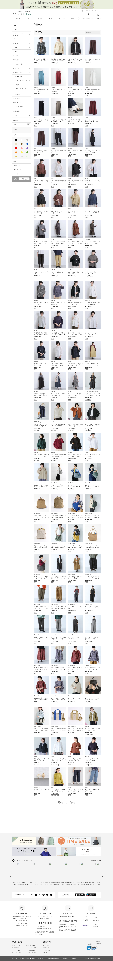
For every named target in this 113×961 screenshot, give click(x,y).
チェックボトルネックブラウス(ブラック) (41, 303)
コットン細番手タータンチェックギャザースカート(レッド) (41, 668)
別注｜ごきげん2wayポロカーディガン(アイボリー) (58, 425)
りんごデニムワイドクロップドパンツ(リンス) (75, 790)
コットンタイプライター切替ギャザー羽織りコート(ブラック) (58, 577)
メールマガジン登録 (21, 923)
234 (71, 802)
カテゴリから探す (16, 950)
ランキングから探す (31, 947)
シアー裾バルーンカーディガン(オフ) (92, 181)
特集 (72, 18)
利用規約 (14, 958)
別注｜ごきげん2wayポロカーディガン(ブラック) (92, 425)
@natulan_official (96, 860)
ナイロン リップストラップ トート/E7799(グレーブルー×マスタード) (75, 486)
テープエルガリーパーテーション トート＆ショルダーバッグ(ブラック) (41, 729)
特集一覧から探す (30, 945)
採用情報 (74, 958)
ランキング (62, 18)
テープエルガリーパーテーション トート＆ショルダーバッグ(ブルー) (58, 729)
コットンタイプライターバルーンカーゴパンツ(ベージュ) (58, 607)
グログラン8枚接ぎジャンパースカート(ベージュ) (92, 364)
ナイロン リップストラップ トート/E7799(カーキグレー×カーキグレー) (58, 486)
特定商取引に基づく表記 (38, 958)
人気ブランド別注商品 (31, 952)
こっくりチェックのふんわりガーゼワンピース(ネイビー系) (58, 242)
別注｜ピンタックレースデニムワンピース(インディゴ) (41, 425)
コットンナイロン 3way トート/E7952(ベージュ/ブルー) (92, 546)
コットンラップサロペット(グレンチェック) (92, 638)
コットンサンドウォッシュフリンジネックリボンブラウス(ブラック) (75, 455)
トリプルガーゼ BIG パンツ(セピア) (75, 151)
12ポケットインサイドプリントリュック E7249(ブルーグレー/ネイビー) (92, 486)
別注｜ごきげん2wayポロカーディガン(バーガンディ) (58, 455)
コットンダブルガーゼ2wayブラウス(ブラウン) (75, 759)
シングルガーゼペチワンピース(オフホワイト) (92, 90)
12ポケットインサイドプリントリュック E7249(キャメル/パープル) (41, 516)
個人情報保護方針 (24, 958)
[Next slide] (102, 876)
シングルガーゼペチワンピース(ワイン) (58, 90)
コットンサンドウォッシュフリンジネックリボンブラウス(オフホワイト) (92, 455)
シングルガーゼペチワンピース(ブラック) (41, 120)
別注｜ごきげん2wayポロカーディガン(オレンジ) (75, 425)
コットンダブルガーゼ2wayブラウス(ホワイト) (58, 759)
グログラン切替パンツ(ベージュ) (58, 272)
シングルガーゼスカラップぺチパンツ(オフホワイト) (75, 120)
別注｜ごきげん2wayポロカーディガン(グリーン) (41, 455)
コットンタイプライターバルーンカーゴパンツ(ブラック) (92, 577)
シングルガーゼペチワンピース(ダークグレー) (58, 120)
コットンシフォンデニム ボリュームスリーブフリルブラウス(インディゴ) (92, 212)
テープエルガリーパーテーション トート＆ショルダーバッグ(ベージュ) (75, 729)
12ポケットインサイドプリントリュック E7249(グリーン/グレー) (92, 516)
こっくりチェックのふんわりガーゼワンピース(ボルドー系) (75, 242)
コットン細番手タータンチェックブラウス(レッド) (75, 668)
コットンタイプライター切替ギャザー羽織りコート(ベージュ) (75, 577)
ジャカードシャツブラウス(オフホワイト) (92, 333)
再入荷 (51, 18)
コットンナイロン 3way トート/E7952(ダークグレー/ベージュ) (41, 577)
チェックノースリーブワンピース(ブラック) (75, 394)
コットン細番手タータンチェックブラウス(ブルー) (92, 668)
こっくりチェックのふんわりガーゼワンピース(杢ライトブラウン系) (92, 242)
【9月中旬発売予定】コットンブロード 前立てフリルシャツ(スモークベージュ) (58, 60)
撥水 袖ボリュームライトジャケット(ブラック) (41, 759)
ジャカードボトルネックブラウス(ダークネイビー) (75, 364)
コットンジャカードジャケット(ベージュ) (75, 698)
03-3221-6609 (45, 923)
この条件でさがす (24, 179)
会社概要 (65, 958)
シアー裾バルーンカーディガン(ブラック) (41, 212)
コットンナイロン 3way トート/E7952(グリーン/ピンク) (58, 546)
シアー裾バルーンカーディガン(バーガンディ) (58, 212)
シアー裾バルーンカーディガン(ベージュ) (75, 212)
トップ (14, 828)
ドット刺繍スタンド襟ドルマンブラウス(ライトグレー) (41, 333)
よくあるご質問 (46, 950)
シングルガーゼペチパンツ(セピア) (92, 59)
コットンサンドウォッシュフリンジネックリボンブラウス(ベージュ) (41, 486)
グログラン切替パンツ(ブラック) (41, 272)
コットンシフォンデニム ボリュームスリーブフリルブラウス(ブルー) (41, 242)
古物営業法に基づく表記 (53, 958)
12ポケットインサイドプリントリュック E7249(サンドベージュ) (58, 516)
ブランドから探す (16, 952)
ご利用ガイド (46, 947)
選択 (28, 124)
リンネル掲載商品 (30, 950)
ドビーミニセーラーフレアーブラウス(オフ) (92, 303)
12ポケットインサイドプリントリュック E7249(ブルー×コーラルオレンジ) (75, 516)
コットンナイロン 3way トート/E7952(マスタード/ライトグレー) (75, 546)
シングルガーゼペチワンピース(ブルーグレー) (41, 90)
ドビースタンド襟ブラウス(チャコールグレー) (92, 272)
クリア (15, 179)
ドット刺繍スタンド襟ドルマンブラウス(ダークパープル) (58, 333)
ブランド (28, 18)
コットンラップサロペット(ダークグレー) (75, 638)
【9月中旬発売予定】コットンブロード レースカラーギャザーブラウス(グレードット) (41, 60)
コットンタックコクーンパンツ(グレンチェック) (58, 638)
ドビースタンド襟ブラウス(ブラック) (75, 272)
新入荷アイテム (16, 945)
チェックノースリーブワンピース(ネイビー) (58, 394)
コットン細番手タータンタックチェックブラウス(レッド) (41, 699)
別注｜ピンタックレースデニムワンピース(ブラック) (92, 394)
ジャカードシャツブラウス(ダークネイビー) (41, 364)
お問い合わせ (46, 952)
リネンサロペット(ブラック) (92, 607)
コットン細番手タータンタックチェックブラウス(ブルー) (58, 699)
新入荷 (40, 18)
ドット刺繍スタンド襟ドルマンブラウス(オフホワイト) (75, 333)
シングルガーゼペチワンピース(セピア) (75, 90)
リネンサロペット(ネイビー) (75, 607)
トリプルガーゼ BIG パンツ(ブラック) (58, 151)
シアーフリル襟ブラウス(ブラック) (75, 181)
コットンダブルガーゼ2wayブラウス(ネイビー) (92, 759)
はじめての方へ (46, 945)
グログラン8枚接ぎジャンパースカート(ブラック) (41, 394)
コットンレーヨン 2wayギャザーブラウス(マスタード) (58, 790)
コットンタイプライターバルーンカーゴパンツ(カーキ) (41, 607)
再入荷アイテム (16, 947)
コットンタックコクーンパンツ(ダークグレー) (41, 638)
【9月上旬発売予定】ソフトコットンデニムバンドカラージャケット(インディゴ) (75, 60)
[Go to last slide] (10, 876)
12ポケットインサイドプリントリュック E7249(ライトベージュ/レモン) (41, 546)
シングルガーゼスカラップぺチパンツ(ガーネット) (92, 120)
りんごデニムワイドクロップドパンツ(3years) (92, 790)
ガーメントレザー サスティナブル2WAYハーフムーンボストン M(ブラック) (92, 699)
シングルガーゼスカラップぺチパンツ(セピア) (41, 151)
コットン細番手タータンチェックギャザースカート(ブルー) (58, 668)
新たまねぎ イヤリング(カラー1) (41, 790)
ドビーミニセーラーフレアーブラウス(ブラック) (75, 303)
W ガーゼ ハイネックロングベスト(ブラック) (93, 151)
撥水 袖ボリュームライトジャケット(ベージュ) (92, 729)
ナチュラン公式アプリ (22, 925)
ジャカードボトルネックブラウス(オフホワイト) (58, 364)
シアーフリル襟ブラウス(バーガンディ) (41, 181)
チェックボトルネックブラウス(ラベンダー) (58, 303)
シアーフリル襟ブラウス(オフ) (58, 181)
